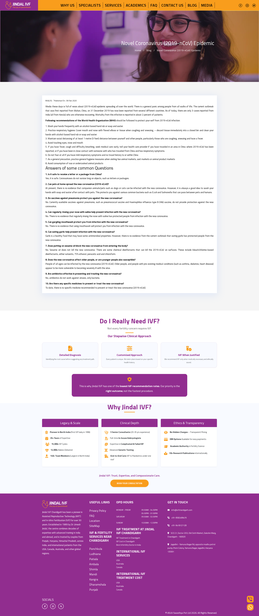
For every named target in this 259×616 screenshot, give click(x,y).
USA (118, 560)
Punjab (93, 589)
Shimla (93, 569)
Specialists (90, 5)
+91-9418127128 (178, 525)
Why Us (68, 5)
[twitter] (254, 5)
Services (113, 5)
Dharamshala (97, 584)
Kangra (93, 579)
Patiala (93, 559)
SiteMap (94, 526)
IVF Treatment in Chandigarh (128, 537)
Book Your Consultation (129, 483)
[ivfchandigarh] (54, 504)
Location (94, 521)
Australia (120, 563)
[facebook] (240, 5)
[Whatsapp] (250, 607)
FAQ (153, 5)
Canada (119, 567)
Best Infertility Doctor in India (128, 544)
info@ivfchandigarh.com (181, 510)
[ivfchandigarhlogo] (17, 5)
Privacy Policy (97, 510)
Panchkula (95, 549)
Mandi (93, 574)
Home (138, 50)
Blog (192, 5)
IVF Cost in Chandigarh (125, 541)
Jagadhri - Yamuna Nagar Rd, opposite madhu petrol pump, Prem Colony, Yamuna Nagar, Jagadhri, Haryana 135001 (191, 548)
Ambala (94, 564)
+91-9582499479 (178, 517)
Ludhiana (95, 554)
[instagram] (247, 5)
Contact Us (172, 5)
